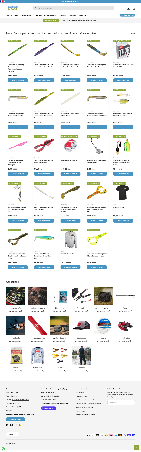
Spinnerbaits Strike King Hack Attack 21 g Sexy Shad (122, 115)
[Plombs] (15, 355)
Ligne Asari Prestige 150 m (69, 160)
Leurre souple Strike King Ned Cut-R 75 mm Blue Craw (96, 66)
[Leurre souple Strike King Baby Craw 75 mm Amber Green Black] (97, 192)
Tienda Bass (12, 443)
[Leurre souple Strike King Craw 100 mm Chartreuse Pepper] (97, 239)
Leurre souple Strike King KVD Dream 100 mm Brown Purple (43, 66)
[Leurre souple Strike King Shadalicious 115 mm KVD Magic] (97, 99)
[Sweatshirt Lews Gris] (71, 239)
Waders (81, 368)
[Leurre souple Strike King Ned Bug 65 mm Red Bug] (44, 145)
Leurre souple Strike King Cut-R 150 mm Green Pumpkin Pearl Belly (70, 67)
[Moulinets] (15, 325)
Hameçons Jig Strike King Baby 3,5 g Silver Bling (96, 161)
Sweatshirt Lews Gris (67, 254)
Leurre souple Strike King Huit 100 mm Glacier (70, 115)
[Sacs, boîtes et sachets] (103, 296)
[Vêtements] (37, 355)
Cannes (125, 308)
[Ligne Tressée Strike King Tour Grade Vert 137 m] (123, 50)
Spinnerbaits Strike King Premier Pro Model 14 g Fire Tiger (121, 162)
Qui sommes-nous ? (82, 396)
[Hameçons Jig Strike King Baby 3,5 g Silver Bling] (97, 145)
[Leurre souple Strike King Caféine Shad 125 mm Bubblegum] (18, 145)
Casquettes (81, 338)
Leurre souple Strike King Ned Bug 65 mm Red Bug (43, 161)
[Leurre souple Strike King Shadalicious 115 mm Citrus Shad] (44, 239)
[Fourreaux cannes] (37, 325)
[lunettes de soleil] (59, 325)
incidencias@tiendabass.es (20, 399)
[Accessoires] (81, 296)
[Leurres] (59, 355)
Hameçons (59, 308)
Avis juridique (80, 392)
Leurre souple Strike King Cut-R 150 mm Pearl (43, 208)
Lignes (103, 338)
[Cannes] (125, 296)
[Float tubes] (125, 325)
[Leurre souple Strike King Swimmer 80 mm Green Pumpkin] (71, 192)
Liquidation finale (51, 20)
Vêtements (37, 368)
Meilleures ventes (38, 308)
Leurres (60, 368)
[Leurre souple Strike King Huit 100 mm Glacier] (71, 99)
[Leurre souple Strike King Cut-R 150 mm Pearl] (44, 192)
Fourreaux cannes (38, 338)
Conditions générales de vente (85, 400)
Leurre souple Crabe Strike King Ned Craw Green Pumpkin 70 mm (17, 256)
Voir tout (132, 33)
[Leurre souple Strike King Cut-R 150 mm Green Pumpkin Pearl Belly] (71, 50)
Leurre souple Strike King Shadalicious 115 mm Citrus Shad (42, 256)
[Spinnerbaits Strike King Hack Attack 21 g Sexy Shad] (123, 99)
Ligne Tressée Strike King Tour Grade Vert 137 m (123, 66)
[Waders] (81, 355)
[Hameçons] (59, 296)
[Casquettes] (81, 325)
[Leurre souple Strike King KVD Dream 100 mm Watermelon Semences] (44, 99)
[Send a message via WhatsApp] (3, 449)
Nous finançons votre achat (84, 407)
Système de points (81, 411)
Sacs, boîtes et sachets (103, 308)
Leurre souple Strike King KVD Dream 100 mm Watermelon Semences (43, 116)
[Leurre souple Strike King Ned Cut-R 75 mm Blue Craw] (97, 50)
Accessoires (81, 308)
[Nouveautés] (15, 296)
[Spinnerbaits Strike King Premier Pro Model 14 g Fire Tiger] (123, 145)
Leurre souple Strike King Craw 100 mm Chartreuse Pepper (97, 255)
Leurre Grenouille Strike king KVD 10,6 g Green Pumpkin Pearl (17, 209)
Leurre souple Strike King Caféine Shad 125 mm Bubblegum (16, 162)
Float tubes (125, 338)
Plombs (16, 368)
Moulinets (16, 338)
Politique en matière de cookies (85, 414)
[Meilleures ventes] (37, 296)
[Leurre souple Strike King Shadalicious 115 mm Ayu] (18, 99)
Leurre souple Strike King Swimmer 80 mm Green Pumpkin (69, 209)
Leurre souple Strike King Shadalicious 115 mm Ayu (16, 115)
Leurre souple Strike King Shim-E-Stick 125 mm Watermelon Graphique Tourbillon (16, 68)
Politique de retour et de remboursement (88, 403)
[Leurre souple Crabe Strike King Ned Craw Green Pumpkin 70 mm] (18, 239)
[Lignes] (103, 325)
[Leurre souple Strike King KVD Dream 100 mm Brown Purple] (44, 50)
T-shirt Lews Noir (118, 207)
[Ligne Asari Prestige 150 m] (71, 145)
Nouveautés (16, 308)
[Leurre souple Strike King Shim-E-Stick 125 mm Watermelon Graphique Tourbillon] (18, 50)
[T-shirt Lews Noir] (123, 192)
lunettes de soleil (59, 338)
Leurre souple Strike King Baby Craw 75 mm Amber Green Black (96, 209)
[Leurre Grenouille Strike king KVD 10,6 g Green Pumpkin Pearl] (18, 192)
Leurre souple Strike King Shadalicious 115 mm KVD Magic (97, 115)
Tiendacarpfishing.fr (15, 419)
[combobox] (73, 8)
